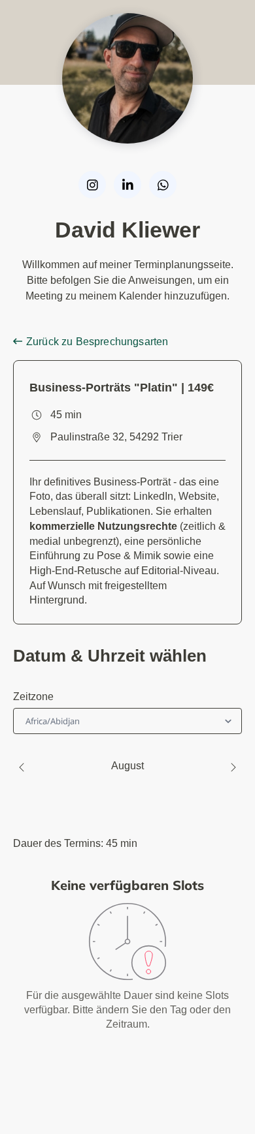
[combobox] (27, 721)
